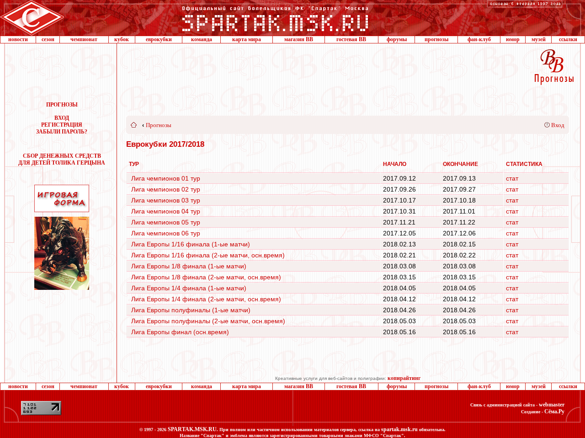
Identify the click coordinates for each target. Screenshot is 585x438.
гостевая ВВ (351, 39)
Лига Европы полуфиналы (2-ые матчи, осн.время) (208, 321)
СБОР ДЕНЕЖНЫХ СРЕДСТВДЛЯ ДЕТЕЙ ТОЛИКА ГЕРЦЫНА (61, 159)
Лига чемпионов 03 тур (165, 200)
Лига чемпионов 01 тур (165, 178)
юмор (513, 39)
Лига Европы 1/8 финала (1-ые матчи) (188, 266)
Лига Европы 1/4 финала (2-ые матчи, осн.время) (206, 299)
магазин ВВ (298, 39)
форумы (397, 39)
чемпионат (83, 39)
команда (201, 39)
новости (18, 39)
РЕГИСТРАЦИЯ (61, 125)
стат (512, 178)
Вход (557, 125)
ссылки (568, 39)
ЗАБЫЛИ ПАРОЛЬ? (61, 131)
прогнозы (436, 39)
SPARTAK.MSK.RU (192, 429)
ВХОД (61, 118)
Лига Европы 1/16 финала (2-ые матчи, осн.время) (208, 255)
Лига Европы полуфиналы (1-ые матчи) (190, 310)
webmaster (551, 404)
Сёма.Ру (554, 411)
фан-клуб (479, 39)
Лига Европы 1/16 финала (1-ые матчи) (190, 244)
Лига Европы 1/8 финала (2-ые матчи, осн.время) (206, 277)
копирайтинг (404, 378)
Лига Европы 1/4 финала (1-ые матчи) (188, 288)
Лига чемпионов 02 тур (165, 189)
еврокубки (159, 39)
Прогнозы (158, 125)
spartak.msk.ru (399, 429)
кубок (121, 39)
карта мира (246, 39)
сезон (48, 39)
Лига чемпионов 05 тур (165, 222)
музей (539, 39)
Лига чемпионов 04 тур (165, 211)
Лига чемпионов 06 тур (165, 233)
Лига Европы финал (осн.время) (180, 332)
